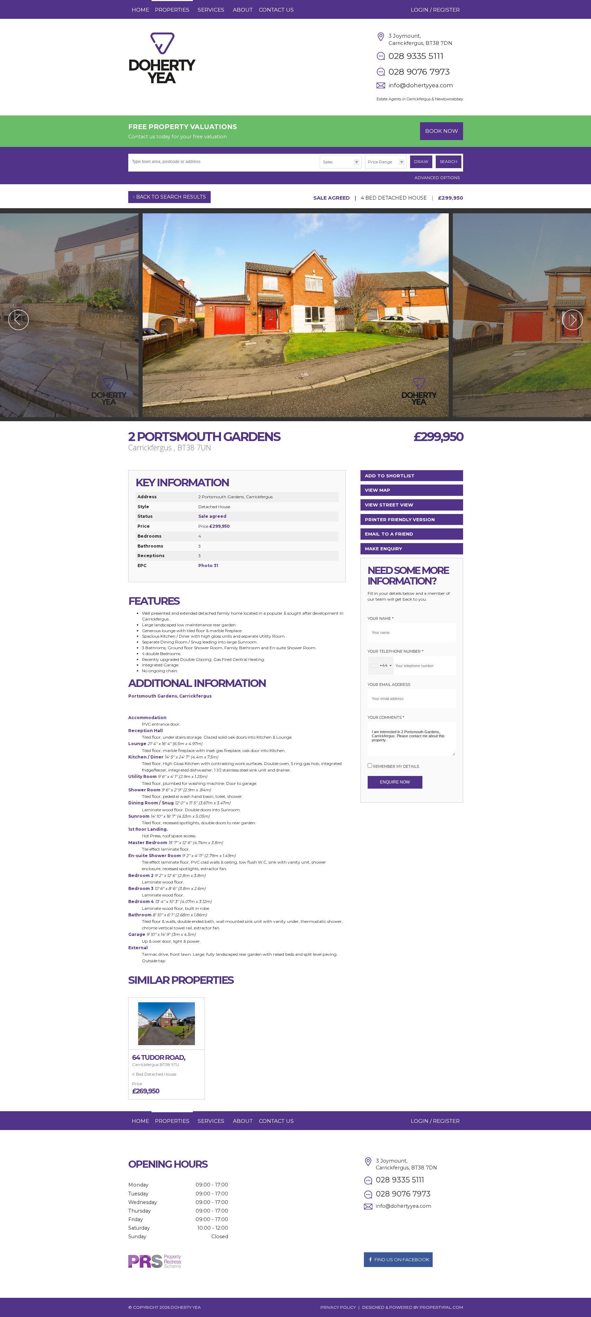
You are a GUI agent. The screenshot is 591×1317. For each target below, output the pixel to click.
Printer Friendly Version (400, 519)
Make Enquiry (383, 548)
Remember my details (396, 766)
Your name (381, 618)
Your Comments (386, 717)
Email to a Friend (389, 534)
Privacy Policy (338, 1307)
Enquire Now (395, 782)
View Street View (389, 504)
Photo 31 (208, 565)
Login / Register (435, 10)
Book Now (441, 131)
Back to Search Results (170, 197)
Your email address (389, 684)
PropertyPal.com (441, 1307)
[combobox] (381, 665)
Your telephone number (395, 651)
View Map (377, 490)
